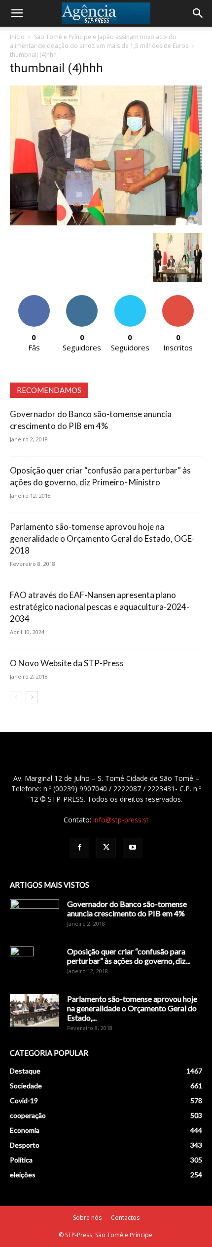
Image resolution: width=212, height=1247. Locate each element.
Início (17, 37)
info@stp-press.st (121, 819)
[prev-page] (16, 697)
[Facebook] (79, 848)
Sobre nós (87, 1217)
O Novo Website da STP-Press (67, 663)
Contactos (125, 1217)
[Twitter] (106, 848)
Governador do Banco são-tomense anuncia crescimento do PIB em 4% (127, 908)
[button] (17, 13)
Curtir (34, 298)
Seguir (82, 298)
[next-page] (32, 697)
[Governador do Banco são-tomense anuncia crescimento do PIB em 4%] (34, 916)
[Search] (198, 13)
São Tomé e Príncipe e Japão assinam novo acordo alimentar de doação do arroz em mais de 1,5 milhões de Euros (99, 41)
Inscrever (178, 298)
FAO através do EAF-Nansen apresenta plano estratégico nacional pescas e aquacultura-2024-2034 (99, 607)
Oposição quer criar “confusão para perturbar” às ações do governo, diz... (128, 955)
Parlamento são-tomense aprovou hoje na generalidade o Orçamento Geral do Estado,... (132, 1008)
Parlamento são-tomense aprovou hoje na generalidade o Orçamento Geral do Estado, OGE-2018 (102, 538)
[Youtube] (132, 848)
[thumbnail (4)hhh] (106, 222)
